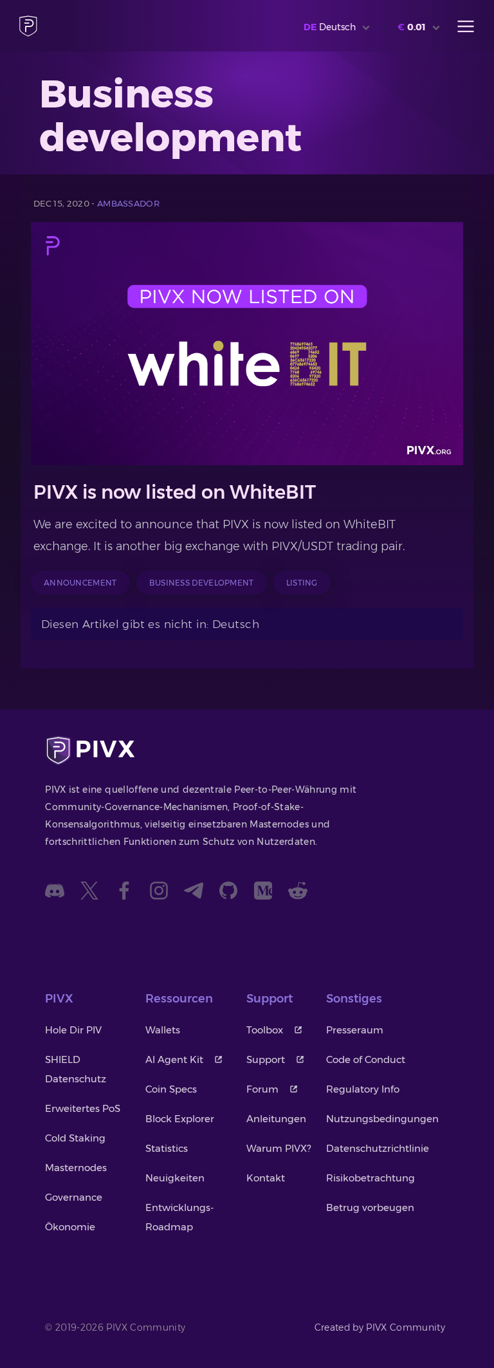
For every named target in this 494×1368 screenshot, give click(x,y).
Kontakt (265, 1178)
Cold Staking (75, 1138)
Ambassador (128, 203)
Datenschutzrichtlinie (377, 1148)
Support (265, 1059)
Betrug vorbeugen (370, 1207)
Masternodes (76, 1167)
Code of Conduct (365, 1059)
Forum (262, 1089)
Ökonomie (70, 1227)
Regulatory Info (362, 1089)
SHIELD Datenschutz (75, 1069)
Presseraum (354, 1030)
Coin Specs (171, 1089)
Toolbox (264, 1030)
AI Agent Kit (174, 1059)
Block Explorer (179, 1119)
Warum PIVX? (278, 1148)
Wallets (162, 1030)
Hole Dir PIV (73, 1030)
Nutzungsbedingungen (382, 1119)
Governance (73, 1197)
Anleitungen (276, 1119)
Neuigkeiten (175, 1178)
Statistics (166, 1148)
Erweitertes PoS (82, 1108)
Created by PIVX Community (380, 1327)
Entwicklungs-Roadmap (179, 1217)
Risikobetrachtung (370, 1178)
